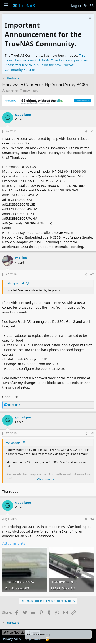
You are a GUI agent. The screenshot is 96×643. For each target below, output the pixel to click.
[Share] (86, 131)
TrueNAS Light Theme (22, 632)
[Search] (92, 5)
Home (38, 639)
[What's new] (85, 5)
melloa (21, 257)
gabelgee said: (15, 283)
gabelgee (11, 91)
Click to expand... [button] (48, 479)
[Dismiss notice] (89, 18)
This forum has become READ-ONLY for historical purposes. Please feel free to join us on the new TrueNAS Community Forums (47, 62)
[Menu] (6, 5)
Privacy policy (12, 639)
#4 (92, 519)
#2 (92, 274)
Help (28, 639)
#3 (92, 433)
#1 (92, 131)
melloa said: (13, 443)
